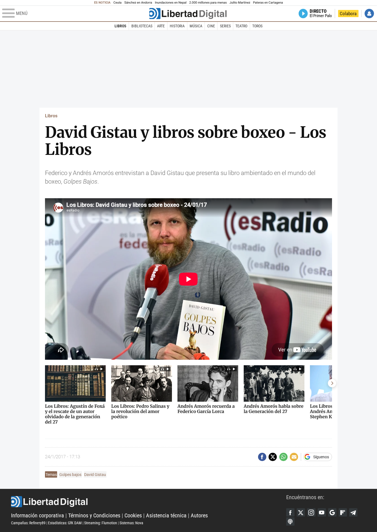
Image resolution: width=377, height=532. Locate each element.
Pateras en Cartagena (268, 2)
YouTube (322, 512)
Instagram (311, 512)
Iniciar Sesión (369, 13)
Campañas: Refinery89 (28, 523)
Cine (211, 26)
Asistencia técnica (166, 515)
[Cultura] (188, 13)
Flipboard (343, 512)
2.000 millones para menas (208, 2)
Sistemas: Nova (131, 523)
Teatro (241, 26)
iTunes (290, 521)
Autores (199, 515)
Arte (161, 26)
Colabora (348, 13)
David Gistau (95, 474)
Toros (257, 26)
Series (225, 26)
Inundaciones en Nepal (171, 2)
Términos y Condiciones (94, 515)
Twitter (301, 512)
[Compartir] (262, 457)
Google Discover (332, 512)
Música (196, 26)
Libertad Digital (148, 501)
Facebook (290, 512)
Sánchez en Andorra (138, 2)
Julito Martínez (240, 2)
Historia (177, 26)
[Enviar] (283, 457)
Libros (120, 26)
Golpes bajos (70, 474)
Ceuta (117, 2)
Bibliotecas (141, 26)
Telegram (353, 512)
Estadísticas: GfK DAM (65, 523)
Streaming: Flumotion (100, 523)
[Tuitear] (273, 457)
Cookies (133, 515)
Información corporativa (37, 515)
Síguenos (321, 457)
